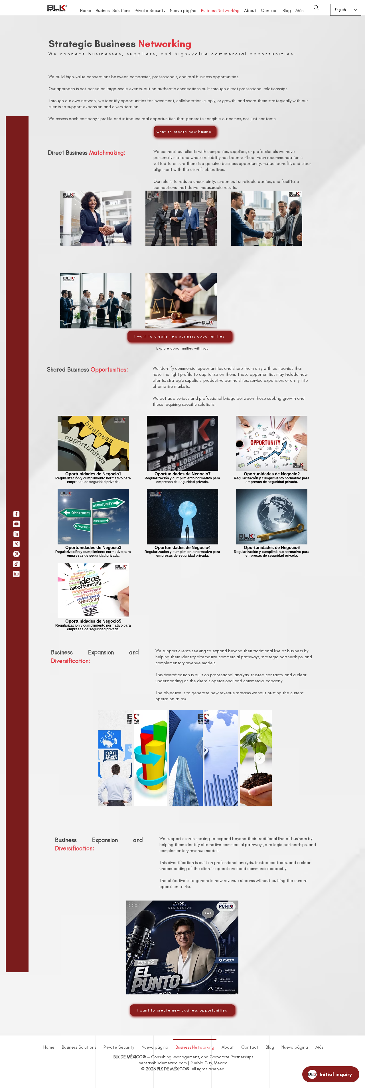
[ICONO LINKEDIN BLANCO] (16, 534)
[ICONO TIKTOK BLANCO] (16, 564)
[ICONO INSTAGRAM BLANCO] (16, 574)
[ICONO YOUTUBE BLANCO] (16, 524)
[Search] (316, 8)
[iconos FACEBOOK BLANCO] (16, 514)
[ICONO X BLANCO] (16, 544)
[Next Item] (259, 758)
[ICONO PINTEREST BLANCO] (16, 554)
